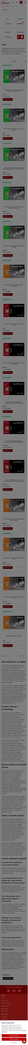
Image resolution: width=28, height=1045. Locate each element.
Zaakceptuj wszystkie (14, 1035)
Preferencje (14, 1042)
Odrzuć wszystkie (14, 1039)
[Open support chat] (24, 1041)
